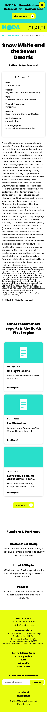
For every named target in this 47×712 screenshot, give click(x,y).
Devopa (26, 704)
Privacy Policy (23, 656)
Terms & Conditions (23, 652)
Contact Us (23, 666)
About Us (23, 662)
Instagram (23, 695)
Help (23, 659)
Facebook (24, 692)
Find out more (20, 16)
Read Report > (13, 388)
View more (21, 505)
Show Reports (13, 35)
